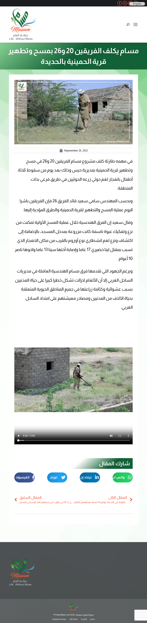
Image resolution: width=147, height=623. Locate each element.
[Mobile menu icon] (135, 24)
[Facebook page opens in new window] (119, 3)
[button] (123, 477)
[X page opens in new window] (125, 3)
